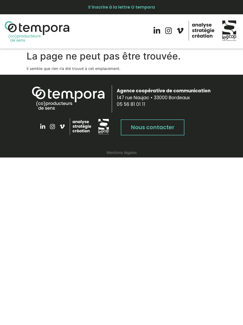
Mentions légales (122, 152)
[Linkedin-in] (157, 30)
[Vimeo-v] (180, 30)
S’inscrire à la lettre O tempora (121, 7)
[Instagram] (168, 30)
